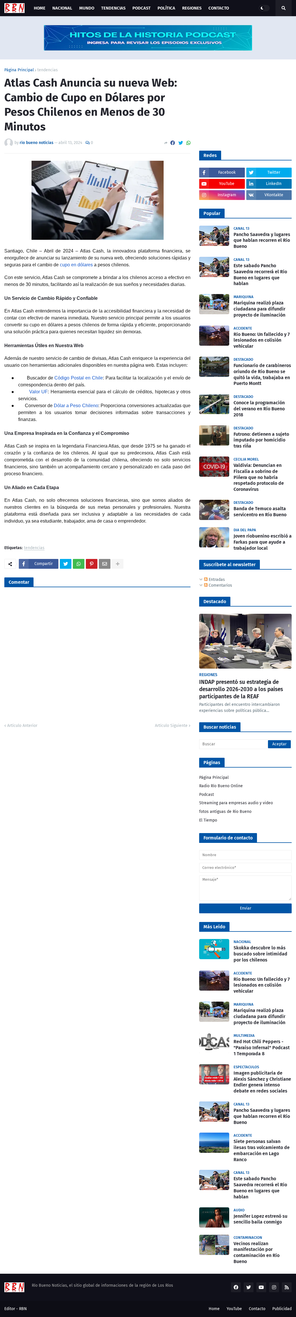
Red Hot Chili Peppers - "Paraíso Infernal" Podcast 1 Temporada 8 (262, 1047)
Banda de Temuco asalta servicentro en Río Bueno (260, 511)
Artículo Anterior (22, 725)
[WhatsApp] (188, 143)
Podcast (206, 794)
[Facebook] (172, 143)
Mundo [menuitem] (86, 8)
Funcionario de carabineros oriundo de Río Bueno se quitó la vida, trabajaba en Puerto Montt (262, 374)
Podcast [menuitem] (141, 8)
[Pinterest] (91, 564)
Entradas (216, 579)
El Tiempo (208, 820)
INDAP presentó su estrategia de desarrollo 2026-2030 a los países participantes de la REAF (241, 689)
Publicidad (282, 1308)
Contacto (257, 1308)
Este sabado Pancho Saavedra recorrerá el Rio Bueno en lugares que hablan (260, 274)
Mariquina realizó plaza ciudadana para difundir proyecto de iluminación (259, 309)
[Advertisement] (242, 104)
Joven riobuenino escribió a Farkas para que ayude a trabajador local (263, 542)
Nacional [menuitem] (62, 8)
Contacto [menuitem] (218, 8)
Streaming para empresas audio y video (236, 802)
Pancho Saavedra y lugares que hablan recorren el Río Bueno (262, 240)
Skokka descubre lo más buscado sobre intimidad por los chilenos (260, 954)
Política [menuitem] (166, 8)
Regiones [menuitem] (191, 8)
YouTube (234, 1308)
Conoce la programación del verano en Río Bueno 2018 (259, 409)
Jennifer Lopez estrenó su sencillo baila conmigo (260, 1219)
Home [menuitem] (39, 8)
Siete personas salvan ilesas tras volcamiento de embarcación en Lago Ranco (262, 1150)
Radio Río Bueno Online (221, 785)
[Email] (104, 564)
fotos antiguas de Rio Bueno (225, 811)
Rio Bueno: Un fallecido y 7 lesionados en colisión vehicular (262, 340)
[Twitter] (180, 143)
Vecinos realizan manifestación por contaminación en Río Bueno (257, 1252)
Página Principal (19, 70)
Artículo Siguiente (171, 725)
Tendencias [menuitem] (113, 8)
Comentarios (220, 585)
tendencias (47, 70)
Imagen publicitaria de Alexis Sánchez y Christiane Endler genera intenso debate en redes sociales (262, 1082)
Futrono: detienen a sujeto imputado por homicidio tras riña (261, 440)
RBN (23, 1308)
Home (214, 1308)
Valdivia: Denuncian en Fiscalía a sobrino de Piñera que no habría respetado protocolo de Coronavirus (259, 477)
